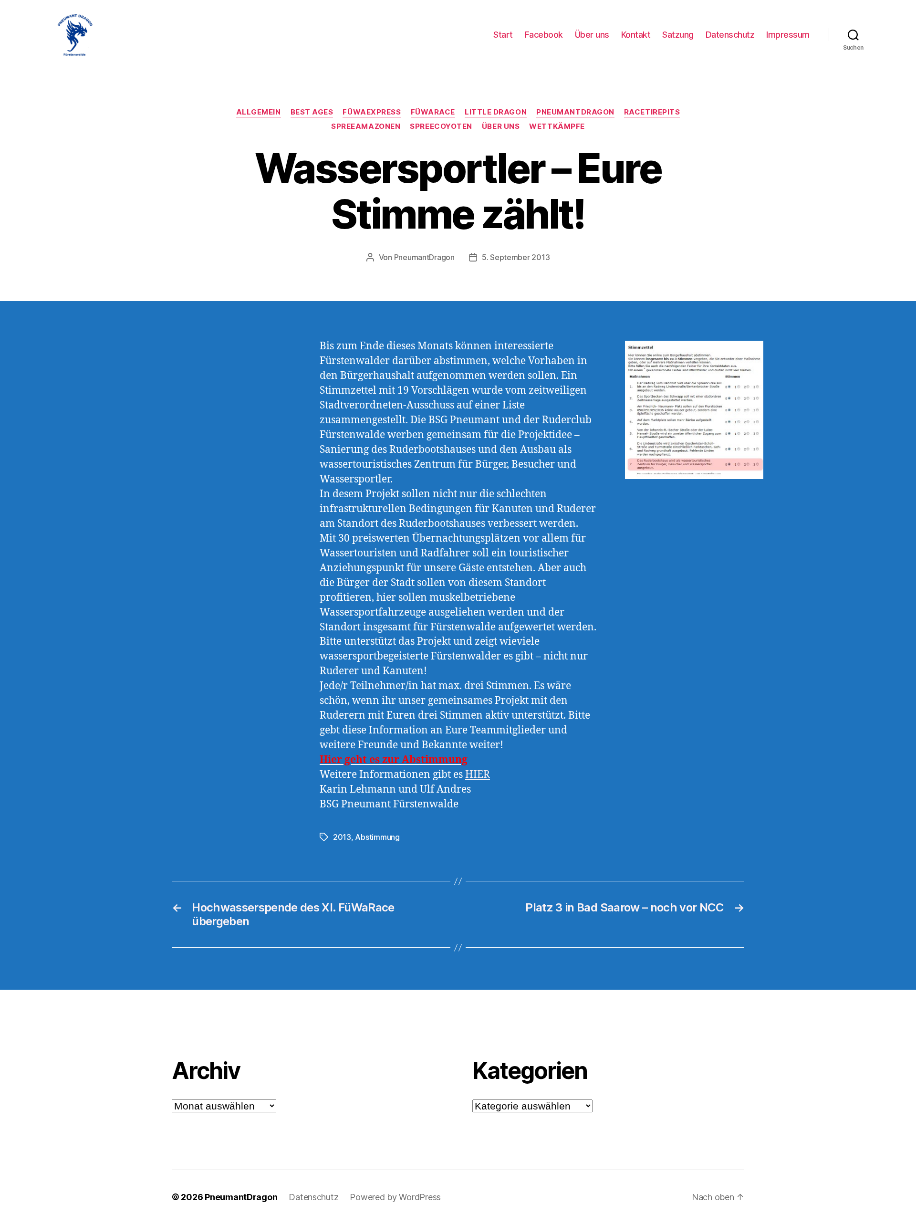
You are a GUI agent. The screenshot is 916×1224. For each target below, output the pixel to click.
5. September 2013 (516, 257)
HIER (477, 774)
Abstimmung (377, 837)
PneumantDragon (575, 112)
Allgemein (258, 112)
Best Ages (312, 112)
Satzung (678, 35)
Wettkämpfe (557, 126)
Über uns (592, 35)
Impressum (788, 35)
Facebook (544, 35)
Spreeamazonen (365, 126)
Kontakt (636, 35)
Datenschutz (730, 35)
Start (503, 35)
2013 (342, 837)
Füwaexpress (372, 112)
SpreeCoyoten (441, 126)
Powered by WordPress (395, 1197)
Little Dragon (496, 112)
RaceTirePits (652, 112)
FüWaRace (433, 112)
